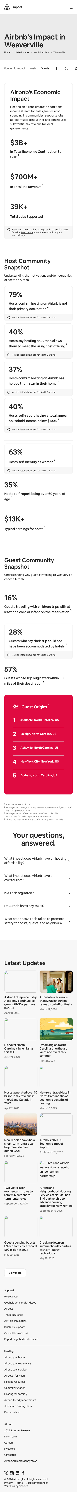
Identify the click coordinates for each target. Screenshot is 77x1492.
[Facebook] (23, 1473)
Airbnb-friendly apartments (20, 1400)
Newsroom (10, 1436)
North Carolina (41, 52)
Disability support (14, 1327)
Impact (17, 7)
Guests (45, 68)
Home (7, 52)
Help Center (11, 1296)
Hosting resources (14, 1381)
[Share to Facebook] (56, 68)
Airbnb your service (15, 1369)
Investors (9, 1448)
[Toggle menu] (71, 8)
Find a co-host (12, 1412)
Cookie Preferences (37, 1482)
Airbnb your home (14, 1357)
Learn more (27, 232)
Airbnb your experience (17, 1363)
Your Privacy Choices (16, 1486)
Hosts (33, 68)
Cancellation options (16, 1333)
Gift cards (10, 1454)
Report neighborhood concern (21, 1339)
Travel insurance (13, 1314)
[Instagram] (12, 1473)
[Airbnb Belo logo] (7, 7)
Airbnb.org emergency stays (20, 1461)
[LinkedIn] (17, 1473)
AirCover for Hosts (14, 1375)
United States (22, 52)
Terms (19, 1482)
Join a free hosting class (18, 1406)
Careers (8, 1442)
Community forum (14, 1388)
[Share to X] (66, 68)
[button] (38, 860)
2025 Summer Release (17, 1430)
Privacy (8, 1482)
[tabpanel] (38, 1116)
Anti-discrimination (15, 1321)
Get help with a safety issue (20, 1302)
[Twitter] (6, 1473)
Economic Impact (14, 68)
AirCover (9, 1308)
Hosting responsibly (15, 1394)
